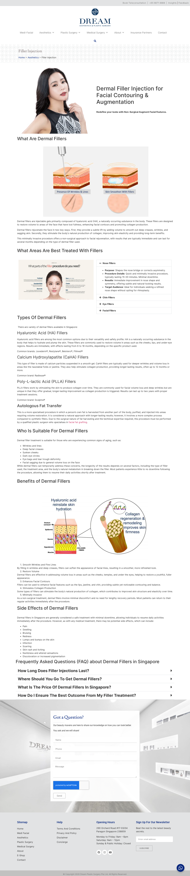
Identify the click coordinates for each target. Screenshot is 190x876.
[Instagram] (104, 852)
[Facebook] (98, 852)
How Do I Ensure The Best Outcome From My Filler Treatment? (77, 695)
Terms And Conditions (68, 828)
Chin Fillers (109, 297)
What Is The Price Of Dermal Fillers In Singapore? (64, 687)
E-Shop (21, 855)
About (117, 32)
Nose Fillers (109, 263)
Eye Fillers (108, 304)
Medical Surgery (96, 32)
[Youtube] (110, 852)
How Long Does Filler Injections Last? (53, 670)
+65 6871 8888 (157, 3)
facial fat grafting (78, 422)
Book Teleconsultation (134, 3)
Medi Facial (23, 833)
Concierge (62, 842)
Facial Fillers (109, 310)
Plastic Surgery (69, 32)
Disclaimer (62, 837)
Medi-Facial (26, 32)
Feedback (184, 3)
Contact (162, 32)
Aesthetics (45, 32)
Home (21, 57)
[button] (95, 41)
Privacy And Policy (67, 833)
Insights (172, 3)
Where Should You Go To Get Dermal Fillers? (60, 679)
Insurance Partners (141, 32)
